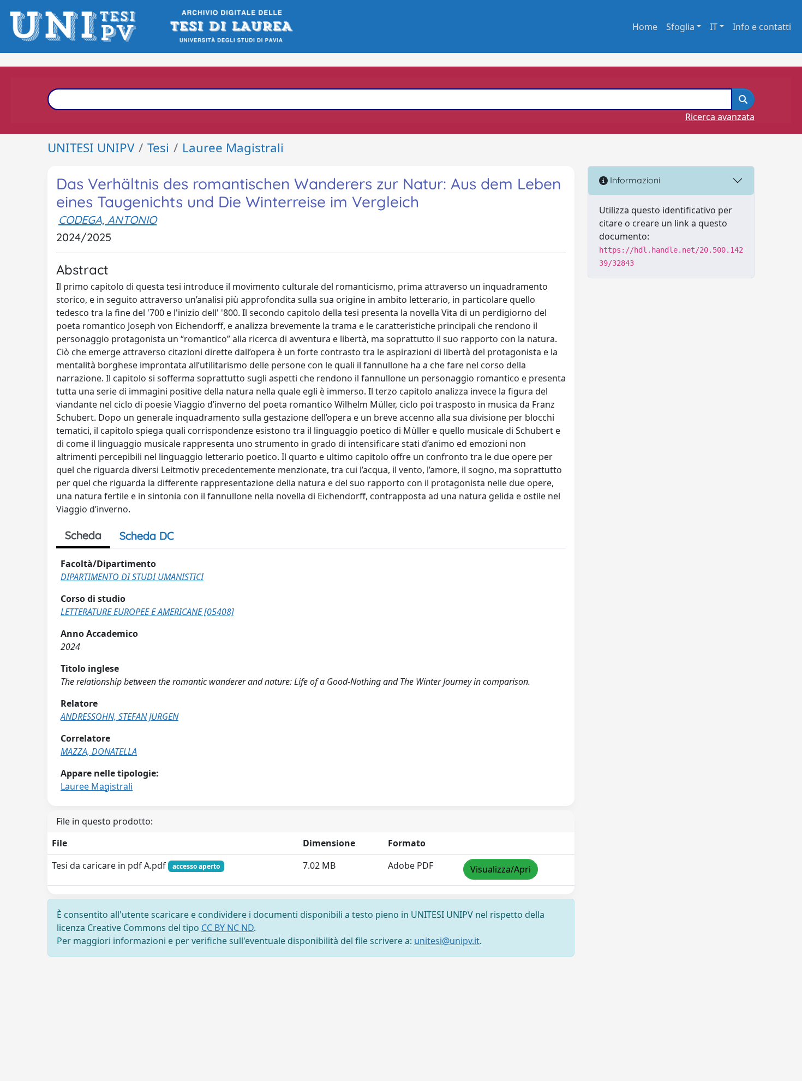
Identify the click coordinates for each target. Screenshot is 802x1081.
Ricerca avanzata (720, 117)
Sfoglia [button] (680, 27)
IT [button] (713, 27)
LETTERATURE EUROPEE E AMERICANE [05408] (147, 612)
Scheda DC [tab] (146, 535)
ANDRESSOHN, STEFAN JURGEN (119, 716)
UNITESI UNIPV (90, 147)
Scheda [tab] (83, 535)
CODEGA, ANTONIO (107, 219)
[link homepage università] (230, 26)
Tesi (158, 147)
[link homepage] (76, 26)
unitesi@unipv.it (447, 941)
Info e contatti (762, 27)
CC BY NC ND (227, 928)
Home (644, 27)
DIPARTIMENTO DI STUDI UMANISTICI (132, 577)
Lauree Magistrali (233, 147)
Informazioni (634, 180)
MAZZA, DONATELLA (99, 751)
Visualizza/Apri (500, 869)
